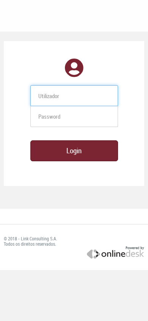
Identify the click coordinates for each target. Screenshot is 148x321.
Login (74, 151)
